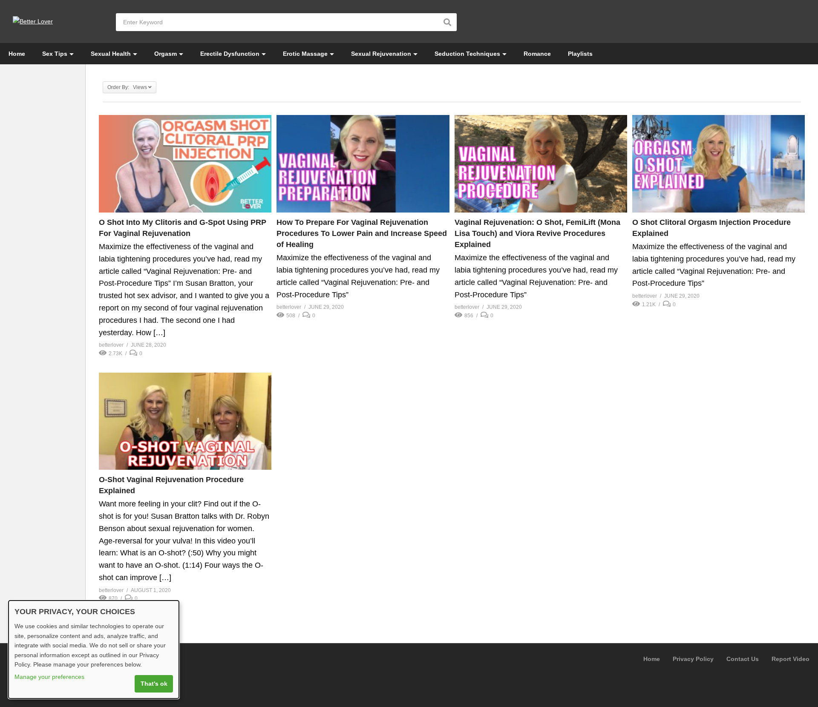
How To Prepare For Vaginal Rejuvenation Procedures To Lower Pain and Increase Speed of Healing (362, 233)
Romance (537, 53)
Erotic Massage (305, 53)
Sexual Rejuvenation (381, 53)
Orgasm (165, 53)
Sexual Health (111, 53)
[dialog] (94, 649)
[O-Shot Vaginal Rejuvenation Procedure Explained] (185, 421)
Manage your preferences (49, 676)
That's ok (154, 683)
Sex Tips (54, 53)
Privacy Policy (693, 658)
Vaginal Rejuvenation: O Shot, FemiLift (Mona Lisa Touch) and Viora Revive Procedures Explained (537, 233)
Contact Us (742, 658)
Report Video (790, 658)
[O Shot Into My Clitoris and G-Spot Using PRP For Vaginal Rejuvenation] (185, 163)
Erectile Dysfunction (229, 53)
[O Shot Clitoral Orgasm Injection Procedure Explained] (718, 163)
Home (17, 53)
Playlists (580, 53)
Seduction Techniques (467, 53)
